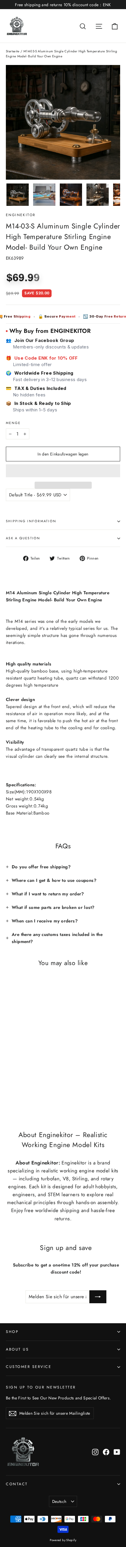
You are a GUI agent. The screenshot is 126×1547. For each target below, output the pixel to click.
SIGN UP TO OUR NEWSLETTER (41, 1387)
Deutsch (59, 1501)
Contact (17, 1484)
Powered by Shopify (63, 1540)
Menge (13, 422)
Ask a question (23, 538)
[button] (63, 470)
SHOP (12, 1331)
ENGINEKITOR (20, 215)
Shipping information (31, 521)
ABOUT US (17, 1349)
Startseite (13, 51)
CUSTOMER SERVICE (28, 1366)
